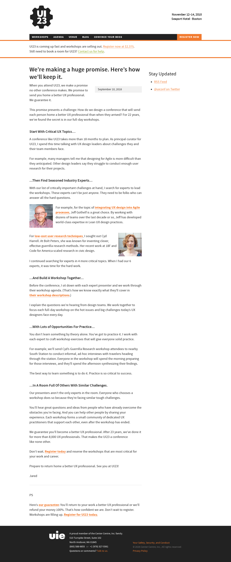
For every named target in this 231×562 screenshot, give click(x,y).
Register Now (189, 37)
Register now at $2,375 (118, 46)
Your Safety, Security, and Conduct (151, 542)
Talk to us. (102, 551)
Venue (73, 37)
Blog (85, 37)
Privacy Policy (140, 551)
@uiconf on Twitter (167, 89)
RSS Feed (160, 82)
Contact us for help (91, 51)
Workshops (40, 37)
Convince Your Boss (108, 37)
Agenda (58, 37)
